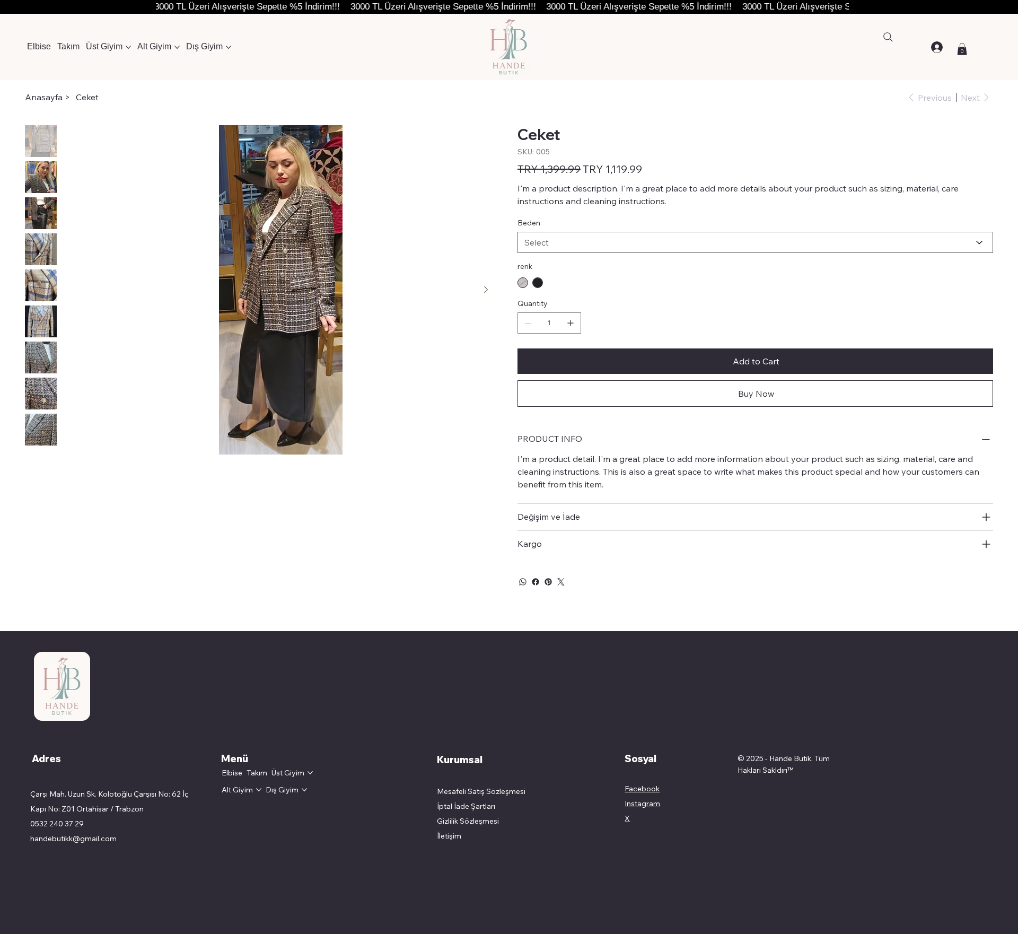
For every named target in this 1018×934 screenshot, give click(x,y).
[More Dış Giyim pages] (228, 47)
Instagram (642, 803)
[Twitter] (561, 582)
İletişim (449, 836)
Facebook (642, 788)
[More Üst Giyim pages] (128, 47)
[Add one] (570, 323)
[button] (962, 49)
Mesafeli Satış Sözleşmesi (482, 791)
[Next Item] (485, 290)
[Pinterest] (548, 582)
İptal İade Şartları (466, 806)
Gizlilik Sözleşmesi (468, 821)
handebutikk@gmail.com (73, 838)
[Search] (888, 37)
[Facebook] (535, 582)
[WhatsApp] (522, 582)
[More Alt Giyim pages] (177, 47)
